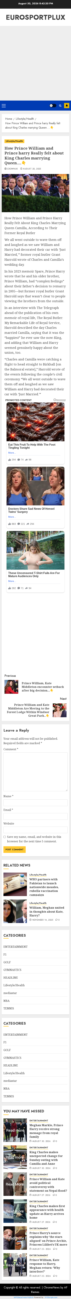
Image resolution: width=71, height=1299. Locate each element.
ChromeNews (52, 1287)
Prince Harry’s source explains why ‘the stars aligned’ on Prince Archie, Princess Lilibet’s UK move (48, 1238)
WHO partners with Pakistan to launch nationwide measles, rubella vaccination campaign (44, 887)
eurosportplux (35, 17)
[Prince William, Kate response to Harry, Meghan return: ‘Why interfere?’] (15, 1265)
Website (8, 823)
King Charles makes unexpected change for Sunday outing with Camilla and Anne (46, 1158)
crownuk (12, 169)
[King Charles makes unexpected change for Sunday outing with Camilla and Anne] (15, 1157)
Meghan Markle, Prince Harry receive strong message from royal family (46, 1131)
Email (8, 810)
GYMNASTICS (12, 970)
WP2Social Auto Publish (23, 1297)
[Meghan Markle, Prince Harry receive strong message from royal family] (15, 1130)
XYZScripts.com (51, 1297)
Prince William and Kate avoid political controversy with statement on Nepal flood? (48, 1185)
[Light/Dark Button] (52, 105)
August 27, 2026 (41, 1195)
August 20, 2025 (32, 169)
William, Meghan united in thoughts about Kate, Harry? (46, 911)
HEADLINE (10, 978)
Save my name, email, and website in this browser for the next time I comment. (34, 839)
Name (8, 796)
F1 (5, 954)
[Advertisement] (35, 63)
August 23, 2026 (41, 1249)
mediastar (10, 993)
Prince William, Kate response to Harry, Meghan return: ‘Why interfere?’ (44, 1265)
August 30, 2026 (41, 1141)
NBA (6, 1001)
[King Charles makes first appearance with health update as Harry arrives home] (15, 1211)
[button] (4, 105)
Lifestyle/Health (14, 141)
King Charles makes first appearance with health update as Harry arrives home (47, 1212)
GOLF (7, 962)
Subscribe (66, 105)
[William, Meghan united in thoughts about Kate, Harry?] (15, 911)
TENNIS (8, 1008)
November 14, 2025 (42, 920)
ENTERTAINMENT (15, 947)
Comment (10, 749)
